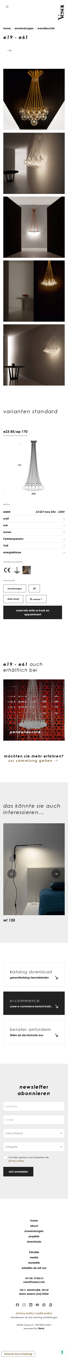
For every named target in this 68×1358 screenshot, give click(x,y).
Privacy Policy (16, 1160)
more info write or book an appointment (32, 612)
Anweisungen (14, 588)
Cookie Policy (43, 1313)
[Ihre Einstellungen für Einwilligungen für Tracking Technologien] (62, 1352)
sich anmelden (18, 1171)
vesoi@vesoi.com (34, 1282)
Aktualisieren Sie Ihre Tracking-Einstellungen (34, 1317)
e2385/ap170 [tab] (15, 431)
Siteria (41, 1328)
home (7, 28)
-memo (35, 599)
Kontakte (34, 1262)
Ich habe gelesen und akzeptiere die (29, 1159)
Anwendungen (34, 1231)
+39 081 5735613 (34, 1278)
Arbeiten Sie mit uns (34, 1268)
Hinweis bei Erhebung (18, 1354)
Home (34, 1220)
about (34, 1225)
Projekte (34, 1236)
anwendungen (24, 28)
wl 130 (9, 920)
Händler (34, 1252)
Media (34, 1257)
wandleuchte (46, 28)
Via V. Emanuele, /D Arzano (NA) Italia (34, 1291)
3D (34, 588)
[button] (7, 7)
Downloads (34, 1241)
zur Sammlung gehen (30, 760)
